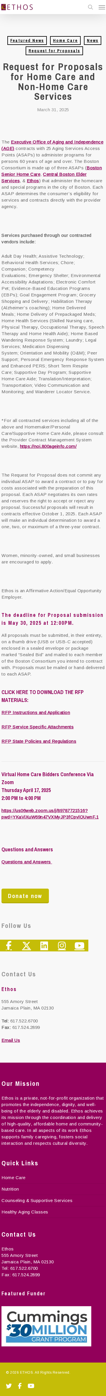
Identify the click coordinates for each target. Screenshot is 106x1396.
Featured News (27, 40)
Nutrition (10, 1188)
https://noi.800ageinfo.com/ (48, 446)
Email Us (10, 1040)
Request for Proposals (54, 50)
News (92, 40)
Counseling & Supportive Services (36, 1200)
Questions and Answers (26, 861)
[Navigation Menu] (102, 7)
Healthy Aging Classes (24, 1211)
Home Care (65, 40)
